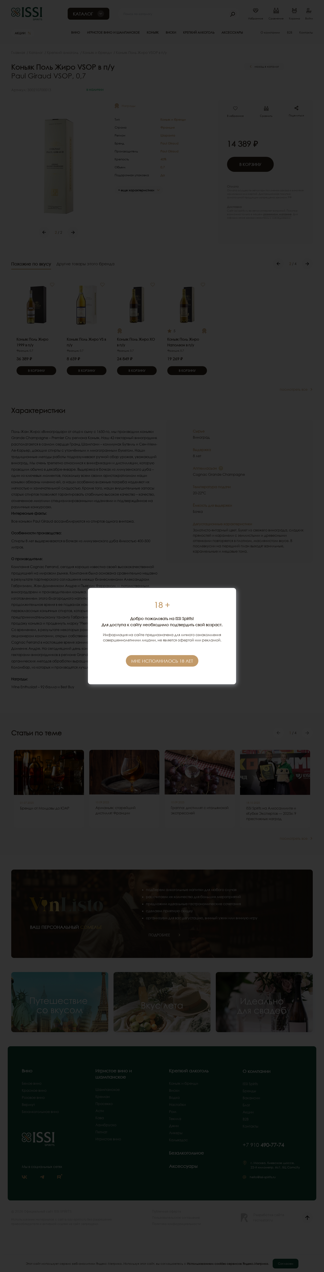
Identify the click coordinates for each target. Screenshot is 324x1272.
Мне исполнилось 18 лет (162, 660)
